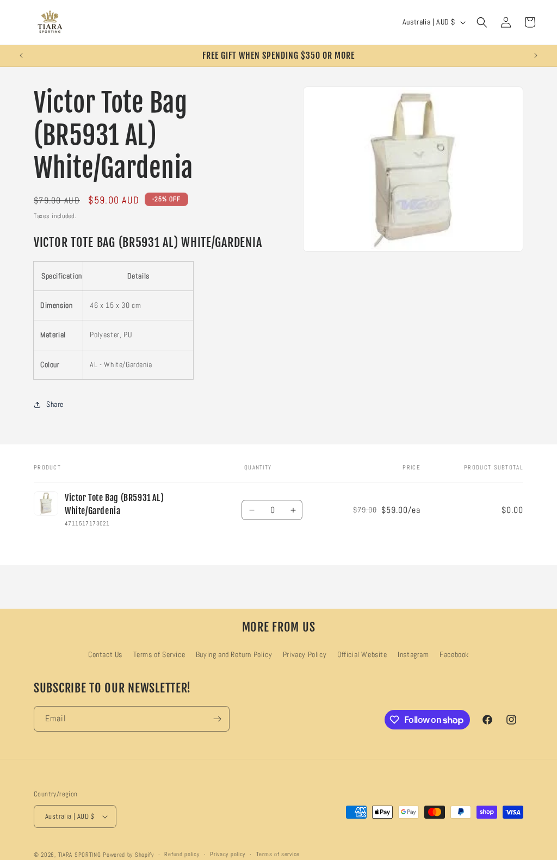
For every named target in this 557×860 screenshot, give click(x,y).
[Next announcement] (536, 55)
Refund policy (181, 854)
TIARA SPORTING (79, 854)
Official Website (362, 654)
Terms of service (278, 854)
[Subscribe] (217, 719)
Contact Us (105, 654)
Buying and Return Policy (234, 654)
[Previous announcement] (21, 55)
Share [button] (55, 404)
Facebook (454, 654)
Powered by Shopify (128, 854)
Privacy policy (227, 854)
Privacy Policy (304, 654)
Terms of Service (159, 654)
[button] (482, 22)
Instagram (413, 654)
